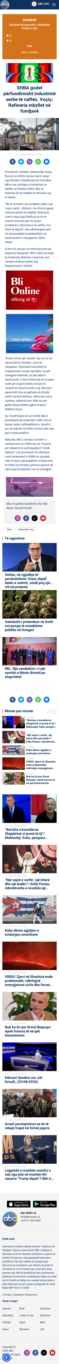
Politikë (6, 1322)
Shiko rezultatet (29, 52)
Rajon (5, 1329)
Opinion (6, 1309)
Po (10, 36)
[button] (6, 1357)
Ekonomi (24, 1329)
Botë (22, 1309)
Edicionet (45, 1315)
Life (42, 1329)
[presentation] (50, 711)
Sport (22, 1322)
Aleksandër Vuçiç (26, 529)
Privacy (8, 1295)
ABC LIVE (43, 4)
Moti (42, 1322)
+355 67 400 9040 (30, 1221)
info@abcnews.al (30, 1217)
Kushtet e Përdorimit (25, 1295)
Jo (10, 41)
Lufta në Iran (26, 1315)
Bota (9, 529)
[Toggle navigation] (54, 5)
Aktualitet (7, 1315)
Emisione (45, 1309)
